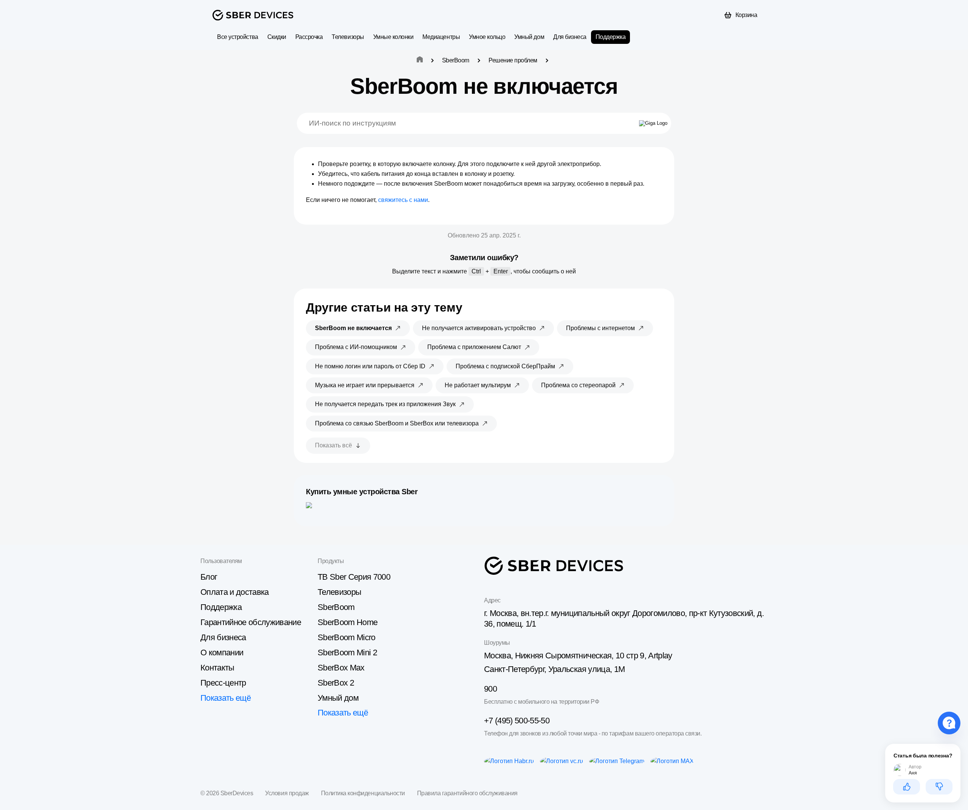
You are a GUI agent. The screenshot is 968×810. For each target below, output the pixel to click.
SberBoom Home (347, 622)
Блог (208, 577)
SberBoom (336, 607)
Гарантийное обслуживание (250, 622)
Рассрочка (309, 37)
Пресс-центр (223, 682)
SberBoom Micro (346, 637)
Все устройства (237, 37)
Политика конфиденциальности (363, 793)
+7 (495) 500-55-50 (516, 720)
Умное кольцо (487, 37)
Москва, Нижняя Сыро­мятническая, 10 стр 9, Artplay (578, 655)
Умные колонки (393, 37)
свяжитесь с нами (403, 200)
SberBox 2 (336, 682)
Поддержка (611, 37)
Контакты (217, 667)
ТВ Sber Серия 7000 (354, 577)
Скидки (276, 37)
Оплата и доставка (234, 592)
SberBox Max (341, 667)
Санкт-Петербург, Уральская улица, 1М (554, 669)
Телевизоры (348, 37)
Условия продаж (287, 793)
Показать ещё (225, 698)
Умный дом (529, 37)
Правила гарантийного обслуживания (467, 793)
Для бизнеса (569, 37)
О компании (221, 652)
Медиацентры (441, 37)
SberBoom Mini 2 (347, 652)
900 (490, 689)
